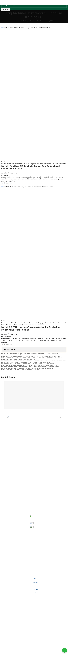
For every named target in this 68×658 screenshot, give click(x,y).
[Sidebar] (2, 574)
